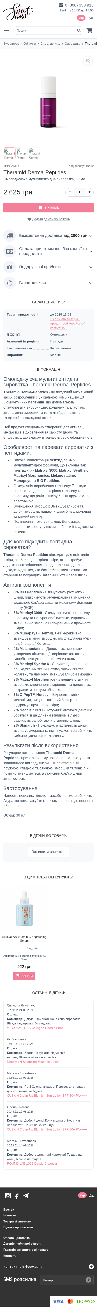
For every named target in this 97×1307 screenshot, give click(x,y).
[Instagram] (8, 1196)
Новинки (9, 1215)
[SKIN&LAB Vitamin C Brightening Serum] (24, 908)
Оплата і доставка (16, 1237)
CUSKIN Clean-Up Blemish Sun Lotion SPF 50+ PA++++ (47, 1095)
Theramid (11, 166)
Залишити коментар (48, 852)
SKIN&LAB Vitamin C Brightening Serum (24, 938)
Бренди (8, 1209)
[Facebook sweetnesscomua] (17, 1196)
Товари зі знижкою (17, 1221)
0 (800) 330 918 (79, 5)
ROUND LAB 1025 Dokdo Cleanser (32, 1163)
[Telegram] (26, 1195)
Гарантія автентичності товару (25, 1249)
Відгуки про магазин (18, 1227)
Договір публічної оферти (22, 1243)
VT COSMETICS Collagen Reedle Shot (35, 1028)
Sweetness (11, 43)
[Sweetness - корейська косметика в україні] (18, 12)
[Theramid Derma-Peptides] (10, 153)
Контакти (9, 1255)
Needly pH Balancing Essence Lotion (33, 1061)
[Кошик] (89, 30)
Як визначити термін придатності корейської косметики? (67, 323)
